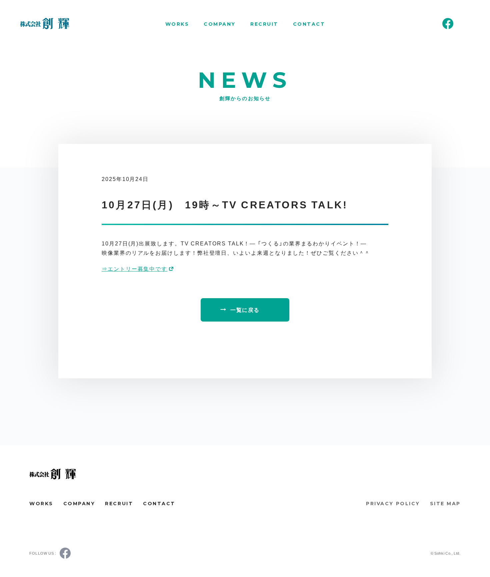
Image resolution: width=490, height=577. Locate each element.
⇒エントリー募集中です (134, 268)
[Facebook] (447, 23)
